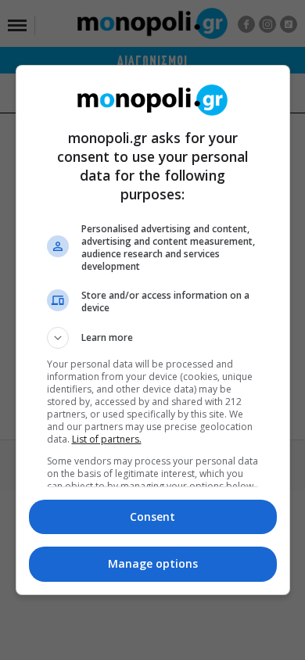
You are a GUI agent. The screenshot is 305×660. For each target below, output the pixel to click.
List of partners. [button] (107, 439)
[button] (153, 338)
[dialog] (153, 329)
